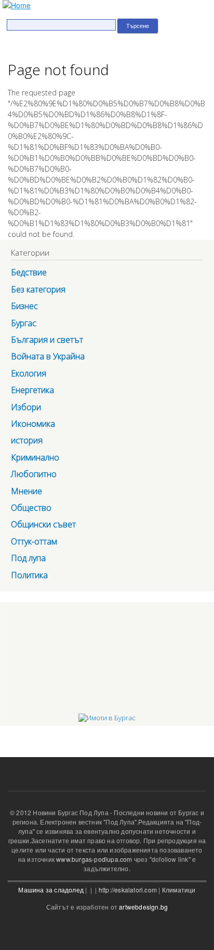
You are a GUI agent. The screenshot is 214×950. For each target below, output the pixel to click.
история (27, 440)
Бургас (23, 323)
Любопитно (34, 474)
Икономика (33, 423)
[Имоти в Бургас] (107, 717)
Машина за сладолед (51, 889)
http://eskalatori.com (128, 889)
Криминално (35, 457)
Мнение (26, 491)
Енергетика (32, 390)
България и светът (47, 339)
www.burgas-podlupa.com (94, 859)
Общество (31, 507)
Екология (28, 373)
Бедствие (29, 272)
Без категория (38, 289)
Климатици (179, 889)
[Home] (15, 5)
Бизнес (24, 306)
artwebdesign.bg (143, 906)
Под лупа (28, 558)
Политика (29, 575)
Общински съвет (43, 524)
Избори (26, 407)
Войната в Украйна (48, 356)
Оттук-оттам (34, 541)
